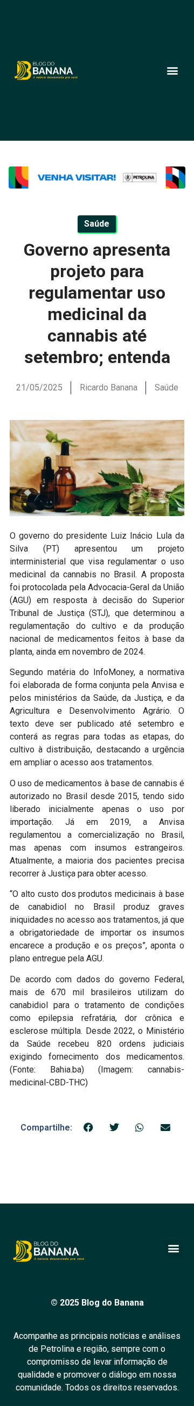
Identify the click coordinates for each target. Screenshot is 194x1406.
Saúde (166, 387)
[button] (172, 70)
